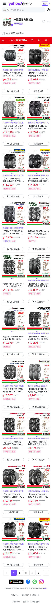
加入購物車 (15, 91)
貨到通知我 (38, 91)
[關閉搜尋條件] (8, 10)
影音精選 (33, 40)
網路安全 (16, 601)
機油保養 (48, 40)
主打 (4, 40)
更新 (45, 588)
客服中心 (15, 595)
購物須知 (35, 595)
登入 (45, 3)
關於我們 (25, 595)
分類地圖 (35, 601)
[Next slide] (23, 55)
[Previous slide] (3, 55)
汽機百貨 (41, 40)
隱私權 (26, 601)
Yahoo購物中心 (20, 4)
